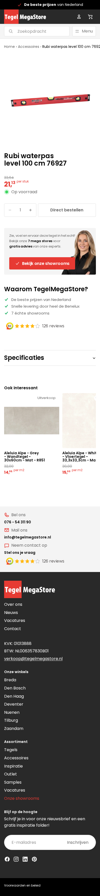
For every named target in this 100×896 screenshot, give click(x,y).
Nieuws (11, 613)
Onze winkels (16, 671)
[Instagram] (16, 859)
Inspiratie (13, 766)
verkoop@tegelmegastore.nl (33, 659)
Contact (12, 629)
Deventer (13, 704)
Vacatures (14, 620)
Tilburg (11, 720)
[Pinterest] (34, 859)
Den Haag (14, 696)
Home (9, 46)
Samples (13, 782)
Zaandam (13, 728)
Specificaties (24, 357)
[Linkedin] (25, 859)
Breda (10, 680)
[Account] (79, 16)
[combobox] (30, 31)
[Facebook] (7, 859)
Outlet (10, 774)
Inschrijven (77, 842)
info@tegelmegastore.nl (27, 537)
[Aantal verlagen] (10, 210)
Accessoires (28, 46)
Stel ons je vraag (19, 552)
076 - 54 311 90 (17, 522)
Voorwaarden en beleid (22, 885)
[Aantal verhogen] (30, 210)
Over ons (13, 604)
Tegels (10, 750)
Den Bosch (15, 688)
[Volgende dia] (86, 434)
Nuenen (11, 712)
